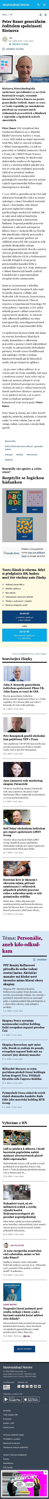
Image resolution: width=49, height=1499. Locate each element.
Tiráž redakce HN (10, 1415)
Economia (7, 1419)
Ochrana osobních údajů (13, 1435)
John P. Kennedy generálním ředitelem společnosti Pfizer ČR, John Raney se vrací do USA (23, 688)
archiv (41, 80)
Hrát (14, 509)
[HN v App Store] (31, 1399)
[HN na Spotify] (35, 1386)
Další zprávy (24, 1349)
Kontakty (7, 1411)
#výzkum (9, 460)
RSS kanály (8, 1467)
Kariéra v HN (8, 1423)
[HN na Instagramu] (27, 1386)
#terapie (9, 454)
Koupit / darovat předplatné (15, 1455)
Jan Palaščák (17, 1245)
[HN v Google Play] (12, 1399)
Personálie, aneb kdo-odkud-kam (22, 945)
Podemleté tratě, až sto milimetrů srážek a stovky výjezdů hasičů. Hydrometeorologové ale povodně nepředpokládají (19, 1210)
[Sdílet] (40, 14)
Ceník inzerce (8, 1427)
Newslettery (8, 1463)
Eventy (6, 1459)
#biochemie (32, 454)
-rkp (10, 38)
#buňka (19, 454)
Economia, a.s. (20, 1371)
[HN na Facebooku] (23, 1386)
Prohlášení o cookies (11, 1439)
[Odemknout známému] (45, 14)
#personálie (10, 441)
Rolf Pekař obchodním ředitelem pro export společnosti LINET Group (24, 832)
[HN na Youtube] (39, 1386)
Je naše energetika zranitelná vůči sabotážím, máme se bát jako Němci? (22, 1254)
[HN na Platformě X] (19, 1386)
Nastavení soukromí (11, 1443)
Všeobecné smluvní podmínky (15, 1447)
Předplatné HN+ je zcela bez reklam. (33, 654)
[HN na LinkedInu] (31, 1386)
